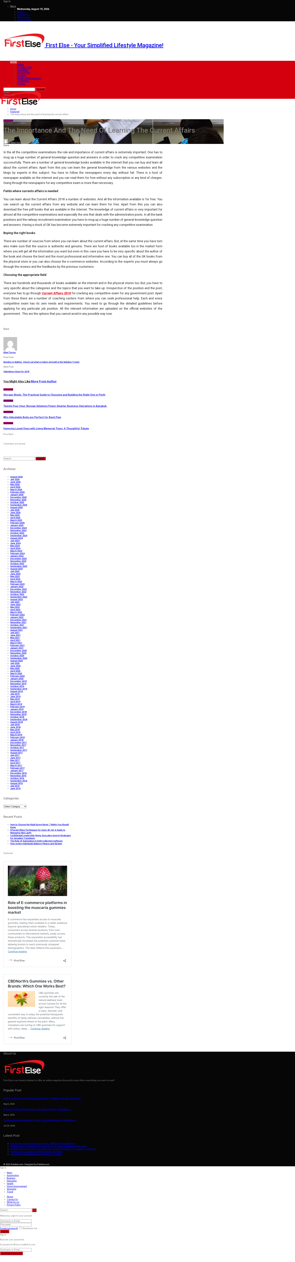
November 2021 (18, 622)
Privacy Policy (24, 20)
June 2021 (15, 635)
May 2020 (15, 668)
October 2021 (17, 625)
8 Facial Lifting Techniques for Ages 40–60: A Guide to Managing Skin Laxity (48, 1146)
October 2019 (17, 686)
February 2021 (17, 645)
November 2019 (18, 683)
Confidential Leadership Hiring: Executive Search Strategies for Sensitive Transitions (53, 1149)
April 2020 (15, 671)
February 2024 (17, 553)
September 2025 (18, 505)
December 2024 (18, 528)
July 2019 (14, 694)
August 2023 (16, 568)
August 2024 (16, 538)
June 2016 (15, 788)
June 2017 (15, 758)
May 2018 (15, 729)
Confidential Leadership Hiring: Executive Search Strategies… (40, 1120)
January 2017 (16, 770)
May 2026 (15, 484)
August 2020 (16, 660)
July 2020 (14, 663)
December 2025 (18, 497)
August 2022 (16, 599)
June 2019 (15, 696)
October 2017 (17, 747)
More (13, 6)
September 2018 (18, 719)
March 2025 (16, 520)
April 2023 (15, 579)
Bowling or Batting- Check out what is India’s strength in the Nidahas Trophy (41, 362)
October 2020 (17, 655)
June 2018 (15, 727)
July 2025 (14, 510)
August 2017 (16, 752)
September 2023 (18, 566)
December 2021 (18, 620)
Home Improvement (29, 78)
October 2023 (17, 563)
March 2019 (16, 704)
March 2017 (16, 765)
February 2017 (17, 768)
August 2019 (16, 691)
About (20, 11)
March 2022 (16, 612)
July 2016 (14, 786)
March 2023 (16, 581)
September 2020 (18, 658)
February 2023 (17, 584)
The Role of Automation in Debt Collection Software (36, 841)
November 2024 (18, 530)
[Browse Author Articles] (10, 349)
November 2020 (18, 653)
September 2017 (18, 750)
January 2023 (16, 586)
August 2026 (16, 477)
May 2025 (15, 515)
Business (23, 70)
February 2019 (17, 706)
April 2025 (15, 517)
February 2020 (17, 676)
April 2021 (15, 640)
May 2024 (15, 545)
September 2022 (18, 597)
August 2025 (16, 507)
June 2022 (15, 604)
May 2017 (15, 760)
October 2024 (17, 533)
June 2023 (15, 574)
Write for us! (23, 17)
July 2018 (14, 724)
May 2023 (15, 576)
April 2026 (15, 487)
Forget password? (9, 1228)
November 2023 (18, 561)
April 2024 (15, 548)
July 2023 (14, 571)
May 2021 (15, 637)
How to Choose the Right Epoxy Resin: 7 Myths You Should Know (42, 1098)
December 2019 (18, 681)
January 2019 (16, 709)
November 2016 (18, 775)
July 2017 (14, 755)
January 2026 (16, 494)
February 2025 (17, 522)
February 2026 (17, 492)
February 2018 (17, 737)
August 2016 (16, 783)
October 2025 (17, 502)
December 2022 (18, 589)
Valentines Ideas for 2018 (16, 371)
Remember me (30, 1228)
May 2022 (15, 607)
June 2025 (15, 512)
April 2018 (15, 732)
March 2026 (16, 489)
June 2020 (15, 666)
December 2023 (18, 558)
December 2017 (18, 742)
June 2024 (15, 543)
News (20, 65)
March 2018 (16, 735)
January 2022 (16, 617)
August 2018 (16, 722)
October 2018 (17, 717)
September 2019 (18, 689)
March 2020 (16, 673)
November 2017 (18, 745)
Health (21, 75)
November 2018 (18, 714)
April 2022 (15, 609)
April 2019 (15, 701)
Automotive (24, 67)
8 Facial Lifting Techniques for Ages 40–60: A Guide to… (37, 1109)
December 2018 (18, 712)
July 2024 (14, 540)
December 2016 (18, 773)
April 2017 (15, 763)
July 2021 (14, 632)
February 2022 (17, 614)
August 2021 (16, 630)
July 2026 (14, 479)
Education (23, 73)
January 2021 (16, 648)
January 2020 (16, 678)
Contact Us (23, 14)
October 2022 (17, 594)
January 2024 (16, 556)
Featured (8, 121)
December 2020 (18, 650)
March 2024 (16, 551)
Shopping (23, 81)
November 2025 (18, 499)
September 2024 (18, 535)
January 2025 (16, 525)
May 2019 (15, 699)
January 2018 (16, 740)
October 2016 (17, 778)
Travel (21, 84)
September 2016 (18, 781)
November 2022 (18, 591)
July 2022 (14, 602)
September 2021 (18, 627)
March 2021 (16, 643)
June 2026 (15, 482)
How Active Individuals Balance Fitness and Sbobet (36, 843)
